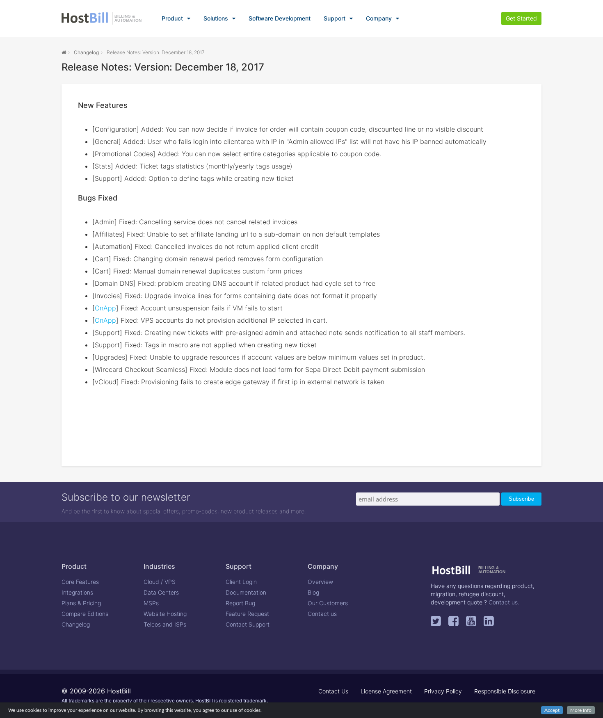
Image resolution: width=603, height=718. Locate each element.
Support (334, 18)
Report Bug (240, 602)
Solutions (215, 18)
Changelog (86, 52)
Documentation (246, 592)
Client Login (241, 581)
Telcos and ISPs (165, 624)
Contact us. (504, 602)
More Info (581, 710)
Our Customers (328, 602)
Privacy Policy (443, 691)
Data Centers (161, 592)
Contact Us (333, 691)
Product (172, 18)
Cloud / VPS (160, 581)
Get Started (521, 18)
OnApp (105, 308)
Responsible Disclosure (504, 691)
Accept (552, 710)
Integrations (77, 592)
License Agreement (386, 691)
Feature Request (247, 613)
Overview (320, 581)
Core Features (80, 581)
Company (379, 18)
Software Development (280, 18)
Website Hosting (165, 613)
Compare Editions (85, 613)
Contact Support (248, 624)
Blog (313, 592)
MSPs (151, 602)
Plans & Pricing (81, 602)
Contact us (322, 613)
